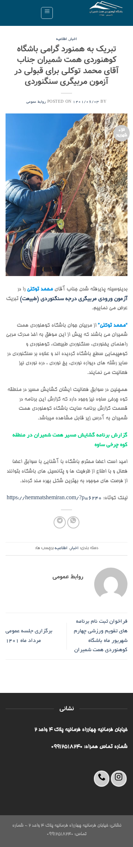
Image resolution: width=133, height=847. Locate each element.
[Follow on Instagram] (119, 778)
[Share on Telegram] (60, 522)
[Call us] (102, 778)
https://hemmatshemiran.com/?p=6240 (54, 498)
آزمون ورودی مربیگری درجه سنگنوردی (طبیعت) (72, 299)
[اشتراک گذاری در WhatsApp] (73, 522)
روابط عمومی (36, 102)
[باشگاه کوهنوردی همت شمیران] (93, 13)
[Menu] (47, 13)
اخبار (73, 39)
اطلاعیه (61, 39)
